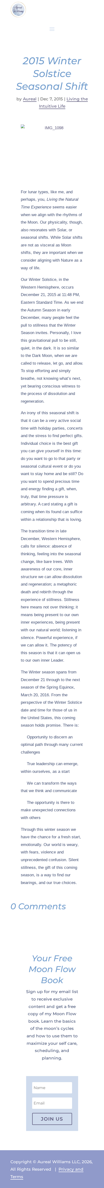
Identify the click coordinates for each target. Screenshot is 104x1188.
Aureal (30, 99)
